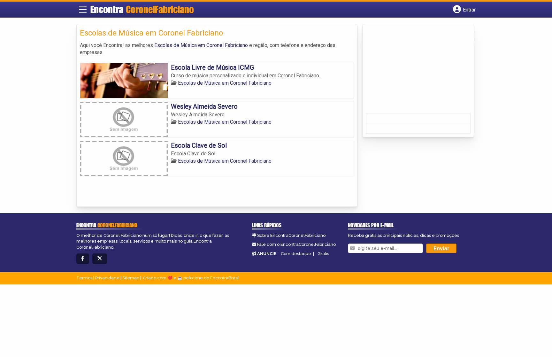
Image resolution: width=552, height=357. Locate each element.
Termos (84, 278)
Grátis (323, 253)
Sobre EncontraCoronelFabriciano (291, 235)
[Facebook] (82, 258)
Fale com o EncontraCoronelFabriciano (296, 244)
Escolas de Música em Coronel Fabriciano (201, 45)
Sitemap (130, 278)
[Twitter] (99, 258)
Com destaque (296, 253)
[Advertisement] (414, 71)
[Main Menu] (82, 9)
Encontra (142, 9)
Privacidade (107, 278)
